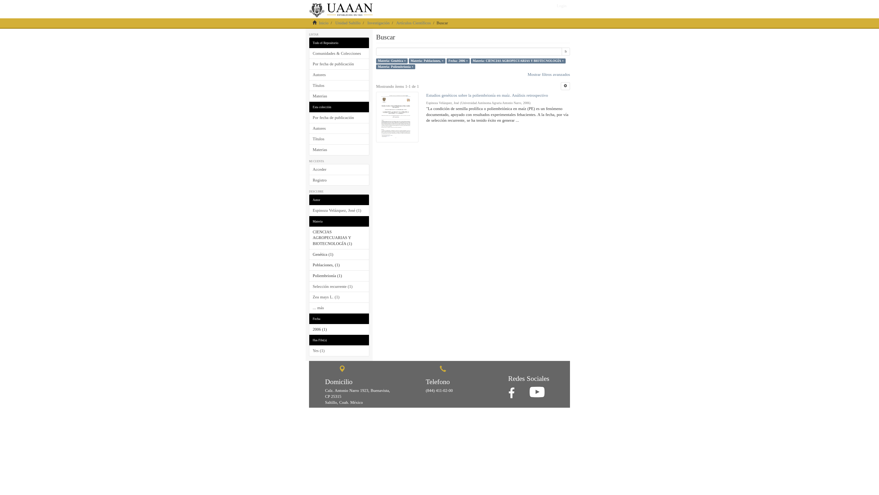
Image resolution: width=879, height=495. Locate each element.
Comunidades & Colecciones (337, 53)
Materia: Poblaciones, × (427, 61)
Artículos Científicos (413, 23)
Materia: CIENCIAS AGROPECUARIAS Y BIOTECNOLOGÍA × (518, 61)
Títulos (318, 85)
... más (318, 307)
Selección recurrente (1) (333, 286)
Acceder (319, 169)
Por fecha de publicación (333, 64)
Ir (566, 51)
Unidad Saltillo (348, 23)
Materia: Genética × (392, 61)
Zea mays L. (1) (326, 297)
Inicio (323, 23)
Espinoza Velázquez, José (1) (337, 210)
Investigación (378, 23)
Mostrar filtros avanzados (549, 74)
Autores (319, 74)
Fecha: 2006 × (458, 61)
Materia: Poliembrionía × (395, 66)
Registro (320, 180)
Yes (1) (319, 350)
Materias (320, 96)
